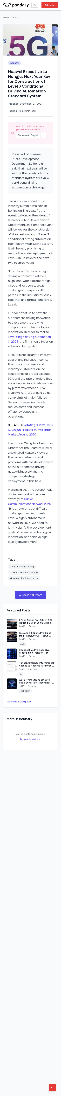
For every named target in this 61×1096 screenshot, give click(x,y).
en (35, 5)
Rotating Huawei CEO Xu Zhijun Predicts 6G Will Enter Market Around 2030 (30, 429)
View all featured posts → (20, 701)
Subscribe (49, 5)
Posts (16, 17)
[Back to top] (52, 1087)
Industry (14, 62)
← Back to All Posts (30, 595)
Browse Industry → (30, 739)
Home (6, 17)
